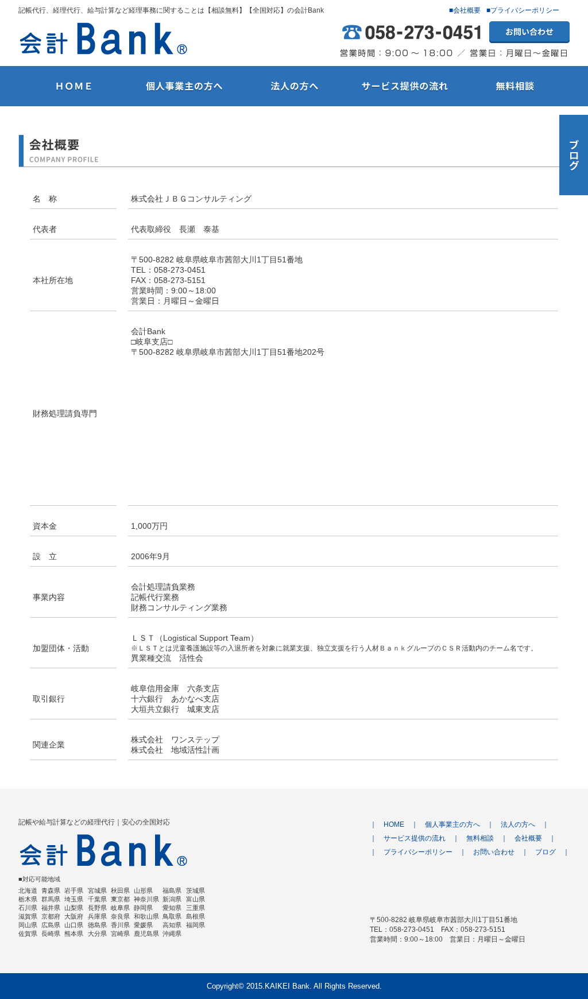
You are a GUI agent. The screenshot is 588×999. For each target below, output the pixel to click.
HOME (394, 824)
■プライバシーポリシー (522, 10)
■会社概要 (465, 10)
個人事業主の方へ (452, 824)
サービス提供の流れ (415, 838)
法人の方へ (518, 824)
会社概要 (528, 838)
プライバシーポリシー (418, 852)
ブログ (545, 852)
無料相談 (480, 838)
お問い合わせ (493, 852)
